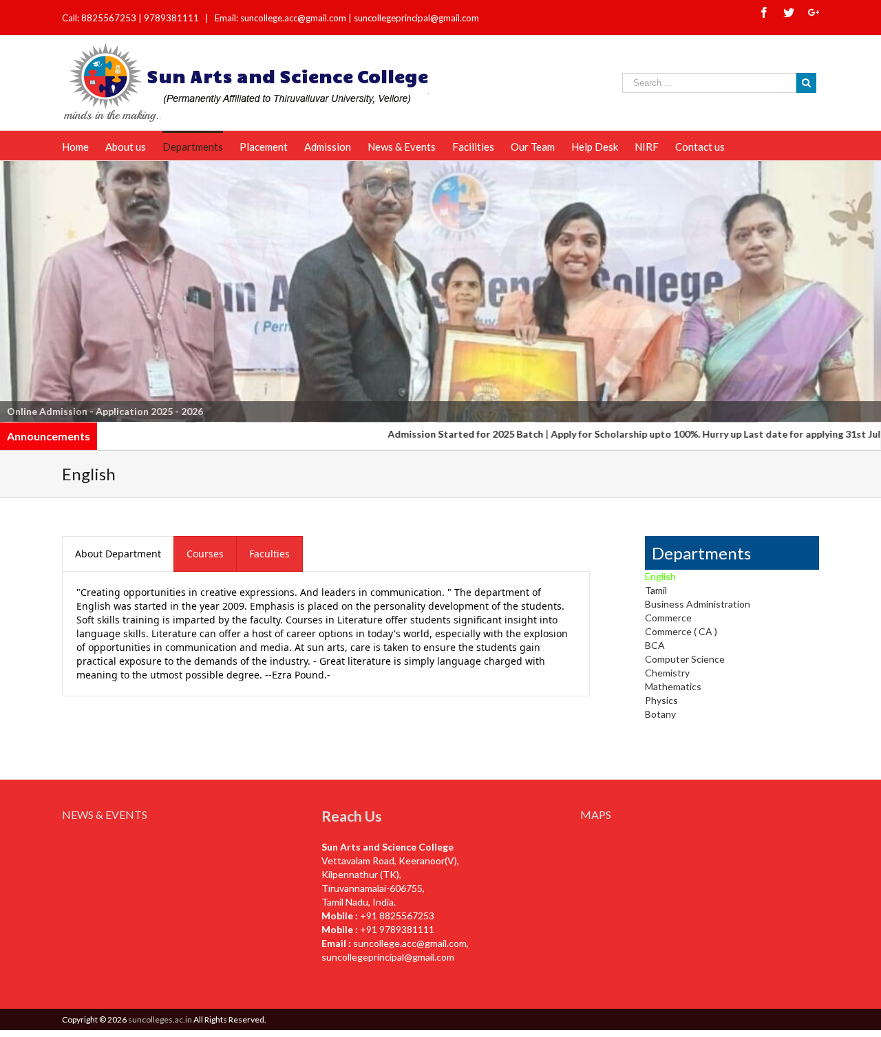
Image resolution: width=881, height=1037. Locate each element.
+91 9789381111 (397, 929)
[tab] (118, 554)
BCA (655, 645)
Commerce (668, 617)
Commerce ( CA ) (681, 631)
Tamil (656, 590)
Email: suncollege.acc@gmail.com (280, 17)
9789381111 (172, 17)
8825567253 (109, 17)
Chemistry (667, 672)
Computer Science (685, 659)
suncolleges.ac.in (160, 1019)
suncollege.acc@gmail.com (410, 943)
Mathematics (673, 686)
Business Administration (697, 604)
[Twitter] (788, 12)
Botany (660, 714)
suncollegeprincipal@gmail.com (416, 17)
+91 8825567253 (397, 915)
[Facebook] (763, 12)
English (660, 576)
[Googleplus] (813, 12)
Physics (661, 700)
